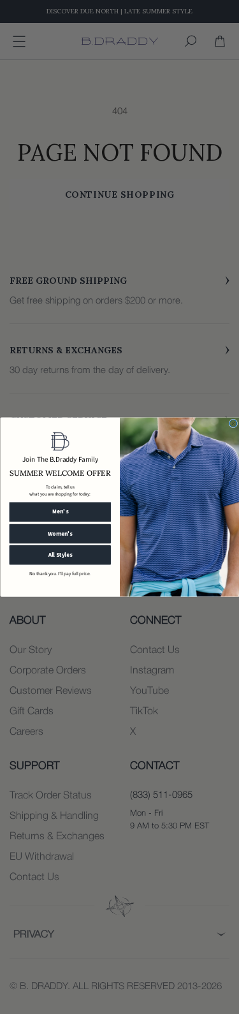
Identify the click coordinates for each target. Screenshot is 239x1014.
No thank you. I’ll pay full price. (60, 573)
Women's (59, 533)
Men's (60, 512)
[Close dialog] (233, 423)
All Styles (60, 555)
